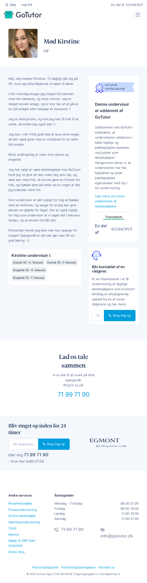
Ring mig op (121, 315)
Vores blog (16, 552)
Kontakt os (107, 567)
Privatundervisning (22, 510)
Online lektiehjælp (22, 516)
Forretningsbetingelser (78, 567)
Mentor (13, 534)
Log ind (26, 4)
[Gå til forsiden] (23, 14)
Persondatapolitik (45, 567)
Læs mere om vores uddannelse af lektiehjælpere (110, 201)
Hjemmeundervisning (24, 522)
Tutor (12, 528)
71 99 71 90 (73, 394)
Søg (12, 4)
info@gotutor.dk (116, 535)
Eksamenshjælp (20, 503)
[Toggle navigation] (137, 14)
